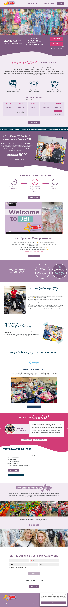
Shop (25, 567)
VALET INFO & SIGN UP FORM (34, 252)
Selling (35, 3)
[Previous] (1, 108)
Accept (53, 602)
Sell (29, 567)
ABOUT (45, 3)
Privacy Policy (51, 605)
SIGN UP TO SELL (34, 407)
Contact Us (56, 605)
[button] (65, 594)
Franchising (51, 3)
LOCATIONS (40, 3)
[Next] (66, 108)
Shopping (30, 3)
